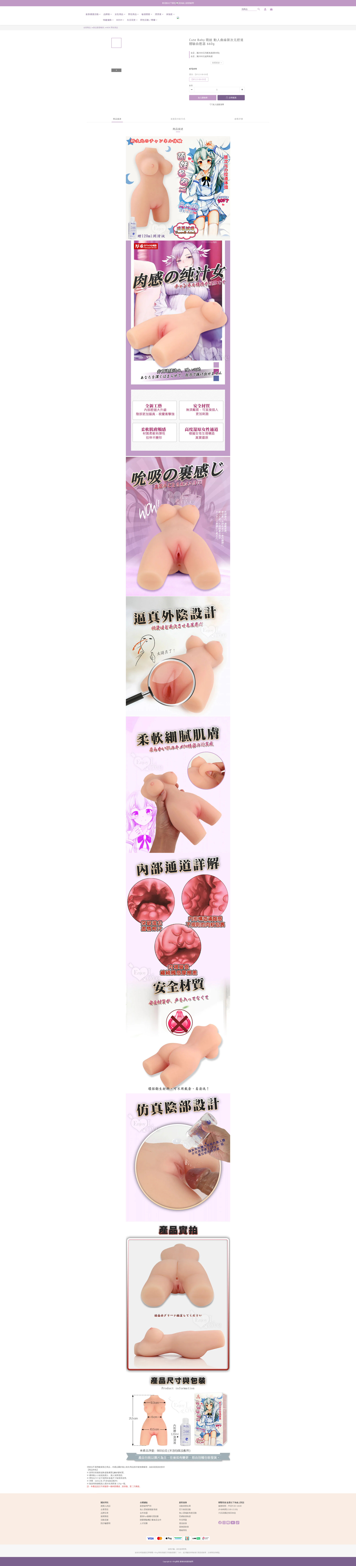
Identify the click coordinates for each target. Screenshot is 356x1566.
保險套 (169, 14)
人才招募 (144, 1523)
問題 (185, 1520)
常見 (181, 1520)
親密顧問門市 (146, 1506)
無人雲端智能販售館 (148, 1509)
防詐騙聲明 (105, 1523)
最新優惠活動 (92, 14)
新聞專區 (104, 1516)
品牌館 (106, 14)
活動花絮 (104, 1520)
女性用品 (119, 14)
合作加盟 (144, 1513)
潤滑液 (158, 14)
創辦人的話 (105, 1506)
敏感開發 (146, 14)
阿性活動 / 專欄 (147, 20)
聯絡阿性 (183, 1530)
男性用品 (132, 14)
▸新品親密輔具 (98, 27)
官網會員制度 (185, 1516)
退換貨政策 (184, 1526)
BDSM (119, 20)
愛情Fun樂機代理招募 (149, 1516)
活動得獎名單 (185, 1506)
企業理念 (104, 1509)
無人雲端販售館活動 (188, 1513)
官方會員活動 (185, 1509)
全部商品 (87, 27)
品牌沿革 (104, 1513)
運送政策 (183, 1523)
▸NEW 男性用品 (112, 27)
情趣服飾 (107, 20)
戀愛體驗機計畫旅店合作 (150, 1520)
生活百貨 (131, 20)
